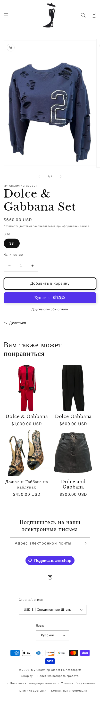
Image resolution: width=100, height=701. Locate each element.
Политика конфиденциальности (33, 683)
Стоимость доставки (18, 226)
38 (11, 243)
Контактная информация (69, 690)
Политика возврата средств (58, 676)
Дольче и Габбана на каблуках (26, 484)
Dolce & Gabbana (26, 416)
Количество (13, 254)
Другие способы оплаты (50, 309)
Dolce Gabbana (73, 416)
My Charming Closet (45, 670)
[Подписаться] (84, 543)
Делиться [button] (17, 323)
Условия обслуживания (78, 683)
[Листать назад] (39, 176)
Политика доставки (32, 690)
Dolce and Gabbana (73, 484)
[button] (6, 15)
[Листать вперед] (60, 176)
